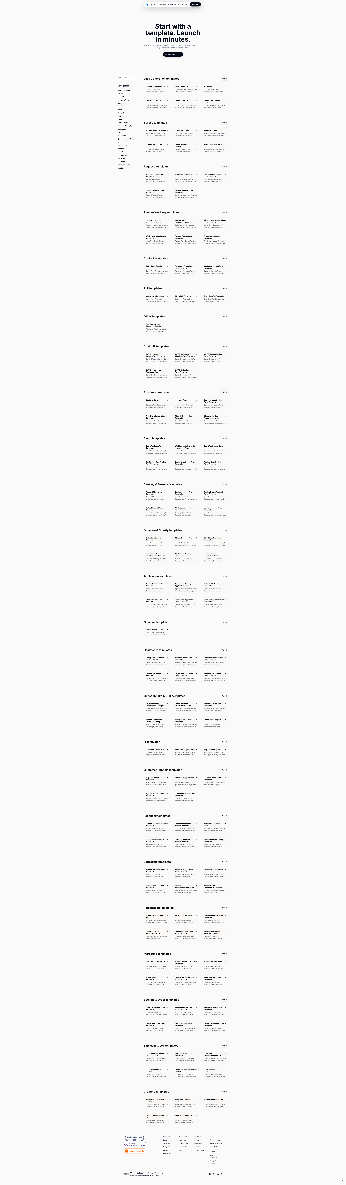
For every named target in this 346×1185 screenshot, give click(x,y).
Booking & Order (123, 162)
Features (166, 1140)
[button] (341, 1180)
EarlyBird (140, 1173)
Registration (122, 155)
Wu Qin (155, 1175)
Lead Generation (123, 90)
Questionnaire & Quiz (125, 139)
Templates (162, 4)
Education (121, 152)
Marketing (121, 158)
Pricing (180, 4)
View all (224, 79)
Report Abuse (215, 1147)
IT (118, 142)
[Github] (222, 1174)
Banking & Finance (124, 123)
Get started (195, 4)
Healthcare (121, 136)
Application (121, 129)
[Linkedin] (218, 1174)
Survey (120, 93)
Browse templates (173, 54)
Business (120, 116)
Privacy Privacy (215, 1140)
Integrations (172, 4)
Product (153, 4)
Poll (118, 106)
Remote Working (123, 100)
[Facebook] (210, 1174)
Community (183, 1147)
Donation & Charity (124, 126)
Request (120, 97)
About (196, 1140)
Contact (120, 103)
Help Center (183, 1140)
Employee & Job (123, 165)
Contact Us (198, 1143)
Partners (197, 1147)
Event (119, 119)
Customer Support (124, 145)
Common (120, 132)
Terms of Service (216, 1143)
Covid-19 (120, 113)
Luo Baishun (147, 1175)
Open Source (183, 1143)
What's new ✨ (168, 1153)
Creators (120, 168)
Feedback (121, 149)
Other (119, 110)
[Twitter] (214, 1174)
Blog (186, 4)
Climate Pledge (199, 1150)
